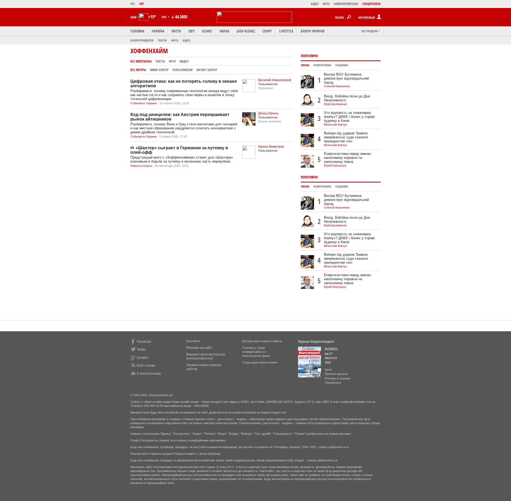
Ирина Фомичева (271, 146)
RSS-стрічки (146, 365)
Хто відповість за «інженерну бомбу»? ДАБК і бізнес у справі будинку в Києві (349, 117)
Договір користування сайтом (262, 341)
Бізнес (207, 31)
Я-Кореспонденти (141, 40)
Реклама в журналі (337, 378)
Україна (158, 31)
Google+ (143, 357)
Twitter (141, 349)
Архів (328, 369)
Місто (176, 31)
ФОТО (326, 4)
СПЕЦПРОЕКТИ (371, 4)
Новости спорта (141, 165)
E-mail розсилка (149, 373)
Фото (174, 40)
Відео (186, 40)
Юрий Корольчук (335, 165)
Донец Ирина (268, 113)
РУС (132, 4)
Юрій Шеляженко (335, 104)
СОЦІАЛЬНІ (341, 65)
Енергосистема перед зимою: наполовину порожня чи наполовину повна (348, 158)
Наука (224, 31)
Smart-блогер (159, 70)
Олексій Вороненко (337, 86)
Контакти (193, 341)
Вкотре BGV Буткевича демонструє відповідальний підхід (346, 78)
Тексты (160, 61)
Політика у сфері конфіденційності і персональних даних (256, 351)
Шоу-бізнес (246, 31)
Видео (184, 61)
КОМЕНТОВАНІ (322, 65)
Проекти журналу (336, 373)
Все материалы (141, 61)
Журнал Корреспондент (316, 341)
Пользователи (182, 70)
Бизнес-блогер (206, 70)
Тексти (162, 40)
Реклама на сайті (199, 348)
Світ (191, 31)
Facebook (144, 341)
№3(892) (331, 349)
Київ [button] (134, 17)
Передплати (333, 382)
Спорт (267, 31)
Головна (137, 31)
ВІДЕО (315, 4)
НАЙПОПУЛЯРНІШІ (346, 4)
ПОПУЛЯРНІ (309, 55)
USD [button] (164, 17)
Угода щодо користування (259, 362)
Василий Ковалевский (274, 80)
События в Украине (143, 103)
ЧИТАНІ (305, 65)
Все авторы (138, 70)
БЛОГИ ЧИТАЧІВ (312, 31)
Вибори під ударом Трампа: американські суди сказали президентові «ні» (346, 137)
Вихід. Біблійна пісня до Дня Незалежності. (347, 98)
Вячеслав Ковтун (335, 124)
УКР (141, 4)
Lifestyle (286, 31)
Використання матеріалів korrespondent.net (205, 356)
